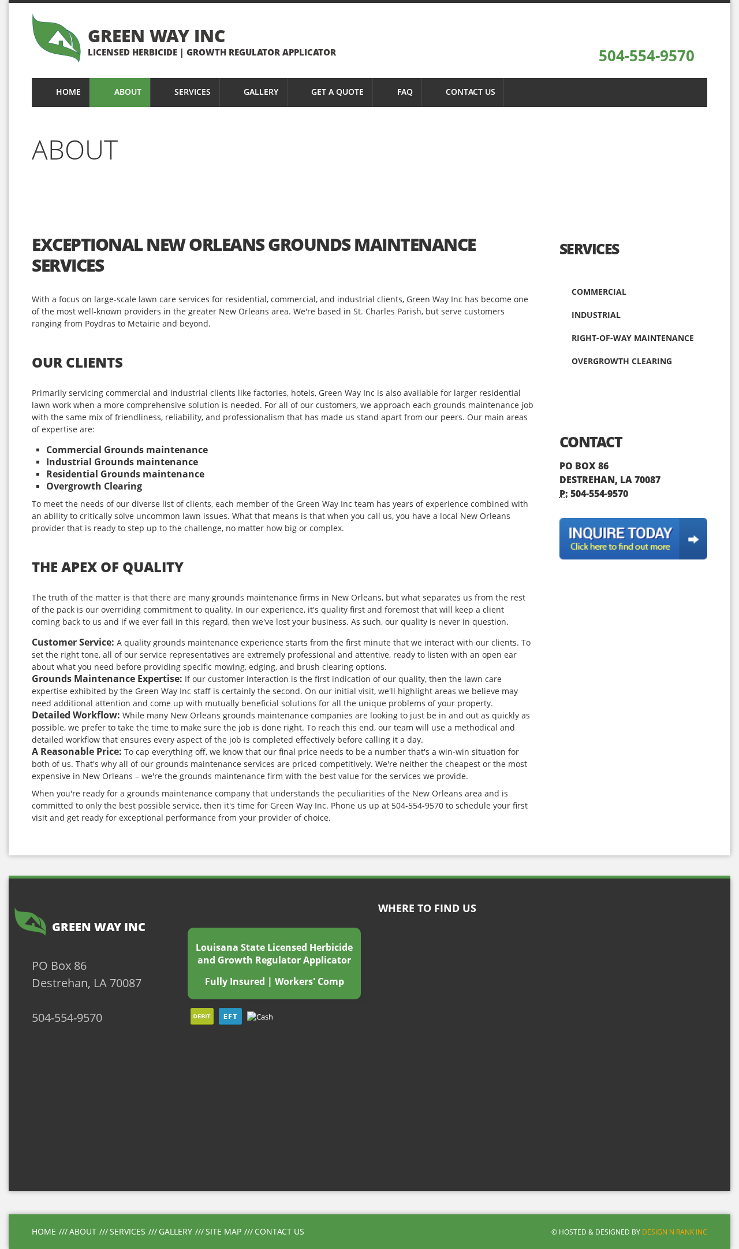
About (82, 1231)
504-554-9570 (645, 55)
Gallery (175, 1231)
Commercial (597, 291)
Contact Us (279, 1231)
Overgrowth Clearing (620, 360)
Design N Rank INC (674, 1231)
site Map (223, 1231)
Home (44, 1231)
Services (127, 1231)
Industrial (595, 314)
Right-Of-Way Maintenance (631, 337)
